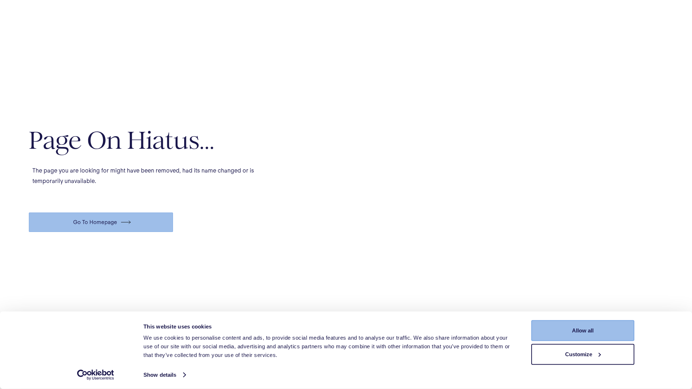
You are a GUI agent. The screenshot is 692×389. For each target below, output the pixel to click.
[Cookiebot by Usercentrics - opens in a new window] (95, 375)
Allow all (583, 330)
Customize (578, 354)
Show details (159, 375)
